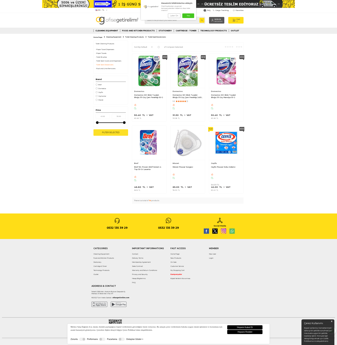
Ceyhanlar (102, 96)
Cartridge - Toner (186, 30)
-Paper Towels (101, 53)
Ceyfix (100, 92)
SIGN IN (217, 19)
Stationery (165, 30)
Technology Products (213, 30)
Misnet (100, 100)
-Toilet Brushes (101, 57)
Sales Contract (137, 266)
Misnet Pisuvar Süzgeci (183, 167)
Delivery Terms (137, 258)
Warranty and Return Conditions (144, 270)
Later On (174, 15)
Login (211, 258)
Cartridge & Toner (100, 266)
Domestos (102, 88)
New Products (175, 258)
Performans (92, 339)
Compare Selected (174, 47)
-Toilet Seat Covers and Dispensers (108, 61)
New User (212, 254)
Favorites (239, 10)
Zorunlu (74, 339)
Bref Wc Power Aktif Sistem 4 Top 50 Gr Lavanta (147, 168)
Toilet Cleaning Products (134, 37)
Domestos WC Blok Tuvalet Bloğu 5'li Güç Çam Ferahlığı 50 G (148, 96)
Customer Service (177, 266)
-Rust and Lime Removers (105, 68)
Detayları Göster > (134, 339)
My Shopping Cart (177, 270)
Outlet (235, 30)
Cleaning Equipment (106, 30)
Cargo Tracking (222, 10)
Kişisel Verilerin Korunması (180, 278)
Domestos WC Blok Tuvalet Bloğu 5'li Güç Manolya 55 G (223, 96)
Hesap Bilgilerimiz (139, 278)
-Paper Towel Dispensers (105, 49)
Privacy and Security (140, 274)
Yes (188, 15)
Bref (99, 85)
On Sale (173, 262)
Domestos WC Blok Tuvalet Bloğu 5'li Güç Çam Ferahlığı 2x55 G (187, 96)
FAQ (208, 10)
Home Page (97, 37)
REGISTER (218, 21)
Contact (135, 254)
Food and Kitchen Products (138, 30)
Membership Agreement (141, 262)
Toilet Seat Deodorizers (157, 37)
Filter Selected (111, 132)
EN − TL (101, 10)
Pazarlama (112, 339)
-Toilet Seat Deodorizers (104, 65)
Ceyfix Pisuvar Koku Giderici (223, 167)
